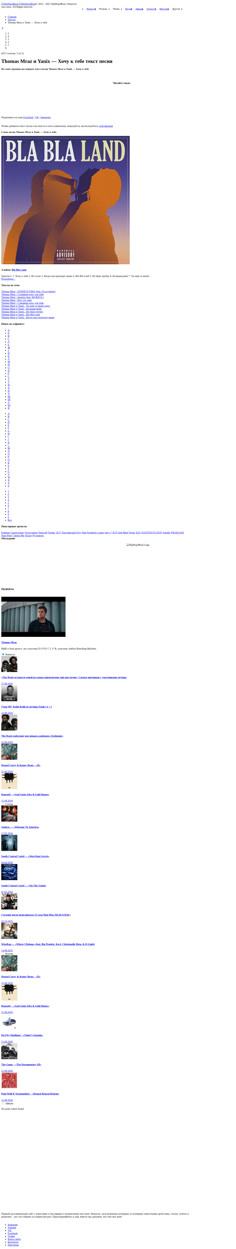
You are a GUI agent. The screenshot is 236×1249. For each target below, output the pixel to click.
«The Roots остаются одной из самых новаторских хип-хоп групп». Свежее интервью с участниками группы (64, 677)
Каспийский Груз (71, 532)
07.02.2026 (7, 892)
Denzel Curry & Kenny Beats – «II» (20, 765)
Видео (128, 9)
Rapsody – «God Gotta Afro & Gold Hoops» (25, 794)
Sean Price (6, 535)
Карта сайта (14, 1239)
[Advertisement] (25, 92)
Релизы (9, 953)
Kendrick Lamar (95, 532)
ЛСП (115, 532)
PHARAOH (177, 532)
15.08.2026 (7, 1100)
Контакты (13, 1242)
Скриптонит (17, 532)
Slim (84, 532)
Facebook (28, 117)
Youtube (12, 1227)
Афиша (139, 9)
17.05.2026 (7, 833)
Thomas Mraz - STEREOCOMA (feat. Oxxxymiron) (28, 291)
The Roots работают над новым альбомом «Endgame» (32, 736)
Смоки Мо (18, 535)
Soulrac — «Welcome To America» (20, 827)
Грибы (51, 532)
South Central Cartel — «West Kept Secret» (25, 856)
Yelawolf (42, 532)
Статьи (9, 804)
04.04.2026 (7, 862)
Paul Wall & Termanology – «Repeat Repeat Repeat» (30, 1093)
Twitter (11, 1236)
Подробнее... (8, 279)
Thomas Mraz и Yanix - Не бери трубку (22, 311)
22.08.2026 (7, 742)
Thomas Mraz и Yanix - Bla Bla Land (20, 314)
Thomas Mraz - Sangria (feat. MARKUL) (22, 297)
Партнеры (13, 1245)
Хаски (28, 535)
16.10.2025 (7, 921)
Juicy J (108, 532)
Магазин (164, 9)
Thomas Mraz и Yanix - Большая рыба (21, 308)
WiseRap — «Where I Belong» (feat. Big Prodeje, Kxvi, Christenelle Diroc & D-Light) (48, 944)
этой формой (106, 126)
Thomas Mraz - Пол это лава (16, 300)
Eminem (5, 532)
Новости (91, 9)
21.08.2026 (7, 771)
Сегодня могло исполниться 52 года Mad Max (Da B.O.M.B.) (35, 914)
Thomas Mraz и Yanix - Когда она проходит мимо (27, 317)
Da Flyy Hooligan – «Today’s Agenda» (22, 1035)
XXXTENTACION (151, 532)
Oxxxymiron (31, 532)
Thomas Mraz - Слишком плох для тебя (22, 294)
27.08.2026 (7, 683)
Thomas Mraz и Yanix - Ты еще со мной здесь (25, 306)
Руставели (38, 535)
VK (37, 117)
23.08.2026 (7, 713)
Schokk (166, 532)
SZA (138, 532)
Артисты (151, 9)
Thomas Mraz (9, 642)
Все (10, 520)
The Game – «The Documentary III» (21, 1064)
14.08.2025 (7, 950)
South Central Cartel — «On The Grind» (23, 885)
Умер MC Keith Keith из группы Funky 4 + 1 (26, 706)
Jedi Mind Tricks (126, 532)
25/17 (58, 532)
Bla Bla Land (19, 269)
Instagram (46, 117)
